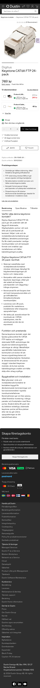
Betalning (6, 598)
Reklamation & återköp (11, 592)
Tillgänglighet (7, 530)
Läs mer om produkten (10, 201)
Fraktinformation (9, 517)
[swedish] (3, 496)
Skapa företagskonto (20, 457)
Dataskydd (6, 564)
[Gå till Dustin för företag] (13, 6)
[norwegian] (8, 496)
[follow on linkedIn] (19, 684)
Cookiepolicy (7, 527)
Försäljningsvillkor (9, 507)
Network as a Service (11, 557)
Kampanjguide (8, 533)
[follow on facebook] (14, 684)
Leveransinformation (10, 513)
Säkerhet (5, 568)
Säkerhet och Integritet (11, 633)
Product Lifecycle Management (15, 571)
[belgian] (28, 496)
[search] (35, 11)
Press (4, 609)
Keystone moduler (7, 17)
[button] (23, 6)
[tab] (8, 208)
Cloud (4, 561)
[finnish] (18, 496)
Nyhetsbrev (6, 640)
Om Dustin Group (9, 612)
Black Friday (7, 653)
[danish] (13, 496)
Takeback (6, 574)
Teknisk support (8, 595)
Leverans (5, 588)
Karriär (4, 616)
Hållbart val (6, 619)
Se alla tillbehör (32, 90)
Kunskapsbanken (9, 643)
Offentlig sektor (8, 629)
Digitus (7, 67)
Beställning (6, 585)
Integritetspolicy (9, 523)
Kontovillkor (6, 520)
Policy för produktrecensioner (14, 537)
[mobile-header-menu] (3, 6)
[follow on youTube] (25, 684)
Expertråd (6, 650)
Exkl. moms (6, 84)
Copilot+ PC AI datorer (11, 657)
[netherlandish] (23, 496)
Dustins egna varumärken (12, 622)
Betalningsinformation (11, 510)
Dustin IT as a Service (11, 551)
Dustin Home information (12, 602)
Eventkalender (8, 647)
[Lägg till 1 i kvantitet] (17, 129)
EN (7, 614)
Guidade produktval (10, 540)
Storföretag (6, 626)
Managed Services (9, 547)
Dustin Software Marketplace (14, 578)
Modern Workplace (10, 554)
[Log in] (32, 6)
